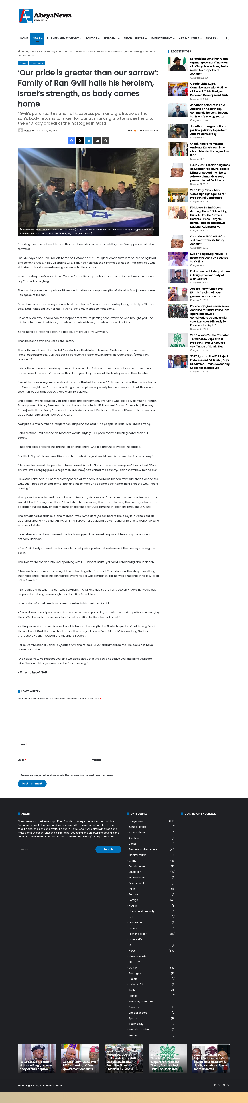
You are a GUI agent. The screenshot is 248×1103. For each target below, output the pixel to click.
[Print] (105, 140)
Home (24, 38)
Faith (132, 889)
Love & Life (136, 939)
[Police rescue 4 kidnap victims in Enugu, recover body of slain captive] (178, 276)
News (36, 38)
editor (27, 130)
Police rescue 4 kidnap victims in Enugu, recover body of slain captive (210, 275)
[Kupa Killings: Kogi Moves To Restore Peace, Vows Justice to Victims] (178, 259)
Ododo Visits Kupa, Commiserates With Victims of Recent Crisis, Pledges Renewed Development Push (209, 89)
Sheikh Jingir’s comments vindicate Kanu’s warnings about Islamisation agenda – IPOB (209, 149)
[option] (37, 1058)
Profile (133, 996)
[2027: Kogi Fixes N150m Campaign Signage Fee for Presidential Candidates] (178, 195)
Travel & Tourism (139, 1029)
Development (137, 866)
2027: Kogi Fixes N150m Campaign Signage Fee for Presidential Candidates (208, 194)
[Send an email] (33, 130)
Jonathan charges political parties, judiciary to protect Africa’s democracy (208, 130)
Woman (133, 1035)
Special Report (134, 38)
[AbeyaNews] (45, 16)
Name (22, 744)
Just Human (136, 922)
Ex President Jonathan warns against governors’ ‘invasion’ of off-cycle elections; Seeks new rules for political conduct (209, 66)
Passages (37, 63)
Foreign (133, 900)
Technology (136, 1024)
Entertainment (161, 38)
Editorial (110, 38)
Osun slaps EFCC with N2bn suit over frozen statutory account (208, 240)
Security (134, 1007)
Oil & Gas (134, 962)
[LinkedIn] (88, 140)
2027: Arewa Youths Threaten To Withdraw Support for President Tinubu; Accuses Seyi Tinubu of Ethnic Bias (209, 340)
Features (134, 894)
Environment (136, 883)
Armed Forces (137, 827)
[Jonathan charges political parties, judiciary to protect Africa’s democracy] (178, 131)
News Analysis (137, 956)
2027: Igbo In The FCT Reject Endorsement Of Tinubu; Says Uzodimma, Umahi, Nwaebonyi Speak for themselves (210, 362)
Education (135, 872)
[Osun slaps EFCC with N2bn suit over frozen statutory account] (178, 241)
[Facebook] (71, 140)
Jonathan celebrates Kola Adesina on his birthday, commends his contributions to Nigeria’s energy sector (209, 110)
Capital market (138, 855)
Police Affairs (137, 984)
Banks (132, 844)
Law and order (138, 934)
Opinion (133, 967)
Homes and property (142, 911)
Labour (133, 928)
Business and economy (63, 38)
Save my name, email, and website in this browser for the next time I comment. (67, 775)
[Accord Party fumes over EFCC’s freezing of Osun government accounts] (178, 294)
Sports (211, 38)
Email (22, 760)
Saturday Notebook (141, 1001)
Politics (91, 38)
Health (133, 905)
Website (96, 760)
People (133, 979)
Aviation (134, 838)
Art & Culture (189, 38)
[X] (80, 140)
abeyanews (136, 821)
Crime (132, 860)
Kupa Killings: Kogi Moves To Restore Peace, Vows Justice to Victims (209, 257)
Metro (132, 945)
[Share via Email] (97, 140)
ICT (131, 917)
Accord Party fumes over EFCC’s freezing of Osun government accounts (206, 292)
